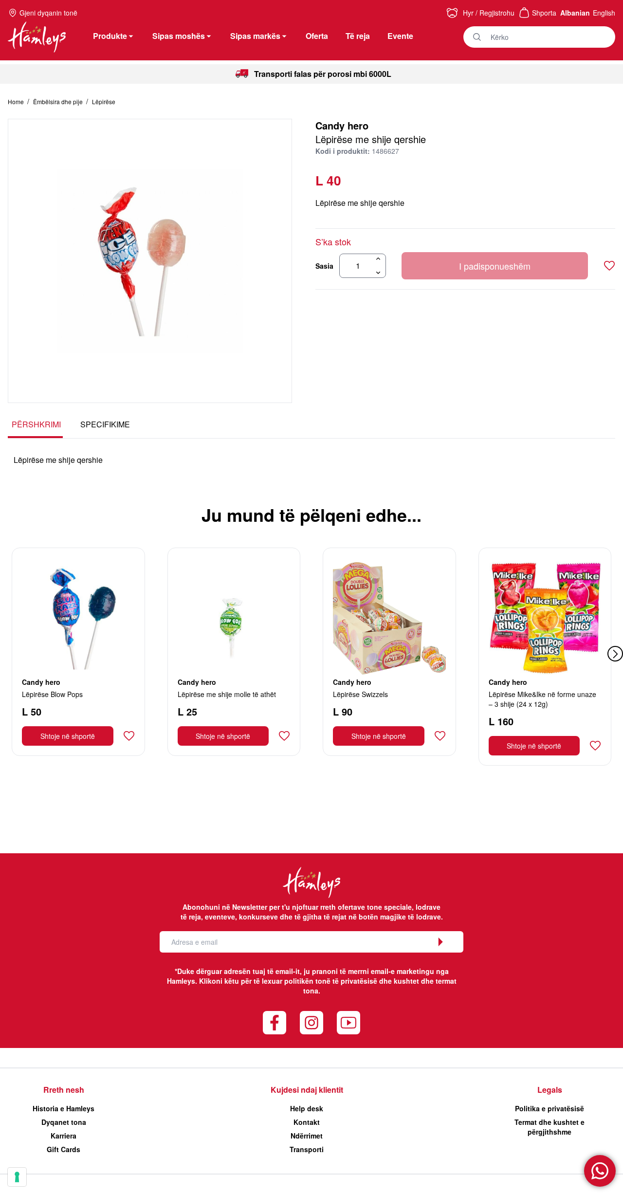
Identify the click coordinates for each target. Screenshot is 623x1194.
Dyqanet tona (63, 1122)
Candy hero (341, 125)
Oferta (317, 35)
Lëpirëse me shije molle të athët (227, 694)
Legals (549, 1089)
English (604, 13)
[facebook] (274, 1022)
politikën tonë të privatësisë (330, 981)
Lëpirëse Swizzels (360, 694)
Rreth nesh (63, 1089)
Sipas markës (255, 35)
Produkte (110, 35)
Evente (400, 35)
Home (16, 101)
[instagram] (311, 1022)
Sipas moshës (178, 35)
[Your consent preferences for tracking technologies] (17, 1177)
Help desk (306, 1108)
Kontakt (306, 1122)
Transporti (307, 1149)
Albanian (575, 13)
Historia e (63, 1108)
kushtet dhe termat (425, 981)
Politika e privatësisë (549, 1108)
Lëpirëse (103, 101)
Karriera (63, 1135)
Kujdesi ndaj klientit (307, 1089)
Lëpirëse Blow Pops (52, 694)
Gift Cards (63, 1149)
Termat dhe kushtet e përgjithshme (549, 1127)
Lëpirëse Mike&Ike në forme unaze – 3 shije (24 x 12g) (542, 699)
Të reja (358, 35)
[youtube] (348, 1022)
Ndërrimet (307, 1135)
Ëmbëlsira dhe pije (58, 101)
